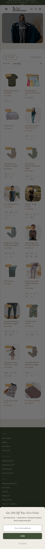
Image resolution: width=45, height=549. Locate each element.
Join (22, 536)
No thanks (22, 543)
